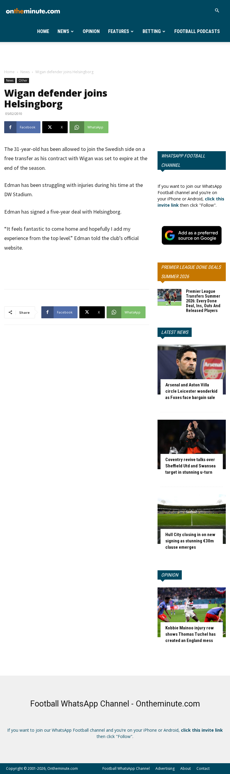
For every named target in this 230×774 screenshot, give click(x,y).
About (185, 768)
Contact (203, 768)
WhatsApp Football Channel (183, 160)
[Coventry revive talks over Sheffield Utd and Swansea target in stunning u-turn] (192, 444)
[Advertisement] (115, 55)
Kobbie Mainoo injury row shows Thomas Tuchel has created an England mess (190, 634)
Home (43, 31)
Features (118, 31)
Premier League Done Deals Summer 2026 (191, 271)
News (63, 31)
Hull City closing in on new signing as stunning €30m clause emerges (190, 541)
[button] (217, 11)
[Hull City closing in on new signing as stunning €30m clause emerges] (192, 519)
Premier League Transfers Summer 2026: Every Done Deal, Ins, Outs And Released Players (203, 301)
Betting (152, 31)
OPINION (169, 575)
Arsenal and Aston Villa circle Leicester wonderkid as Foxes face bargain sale (191, 391)
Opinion (91, 31)
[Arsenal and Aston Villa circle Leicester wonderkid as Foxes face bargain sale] (192, 369)
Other (23, 80)
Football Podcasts (197, 31)
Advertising (165, 768)
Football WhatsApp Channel (126, 768)
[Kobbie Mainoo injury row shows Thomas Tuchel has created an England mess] (192, 612)
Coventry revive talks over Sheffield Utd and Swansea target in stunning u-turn (190, 466)
